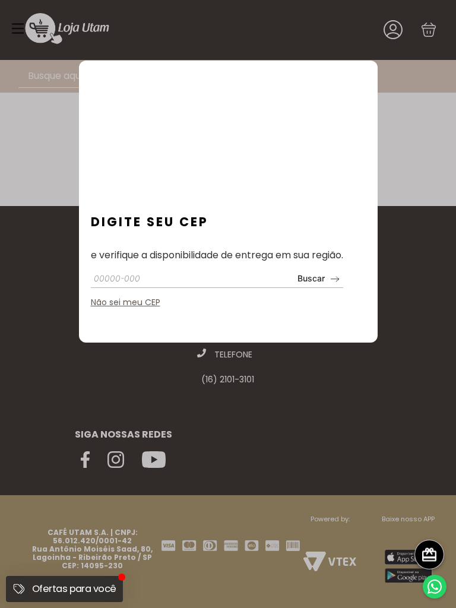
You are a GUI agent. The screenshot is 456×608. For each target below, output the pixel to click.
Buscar (311, 278)
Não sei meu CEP (125, 302)
